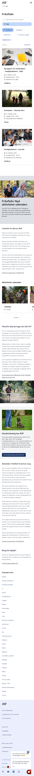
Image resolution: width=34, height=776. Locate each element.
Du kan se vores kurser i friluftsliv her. (13, 273)
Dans (3, 612)
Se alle (16, 317)
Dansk (4, 592)
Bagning (4, 652)
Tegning (4, 668)
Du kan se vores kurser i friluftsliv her (13, 541)
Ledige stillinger (7, 735)
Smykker (4, 664)
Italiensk (4, 640)
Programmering (6, 636)
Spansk (4, 577)
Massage (4, 660)
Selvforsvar (5, 624)
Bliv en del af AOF (7, 743)
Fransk (4, 628)
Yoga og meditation (7, 581)
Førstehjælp (5, 608)
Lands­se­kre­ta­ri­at (7, 747)
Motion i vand (6, 683)
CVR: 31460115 (6, 718)
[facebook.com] (4, 772)
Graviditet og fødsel (8, 656)
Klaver (4, 648)
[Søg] (4, 19)
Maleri (4, 671)
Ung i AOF (5, 727)
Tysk (3, 616)
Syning (4, 675)
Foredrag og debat (7, 585)
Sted (7, 24)
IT (2, 588)
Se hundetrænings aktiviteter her (14, 455)
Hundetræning (6, 596)
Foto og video (6, 679)
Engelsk (4, 600)
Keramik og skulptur (8, 620)
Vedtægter (5, 731)
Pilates (4, 604)
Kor (3, 632)
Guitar (4, 644)
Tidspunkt (19, 30)
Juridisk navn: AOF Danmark (10, 714)
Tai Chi (4, 695)
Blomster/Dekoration (8, 687)
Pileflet (4, 691)
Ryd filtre (27, 45)
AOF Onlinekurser (7, 710)
